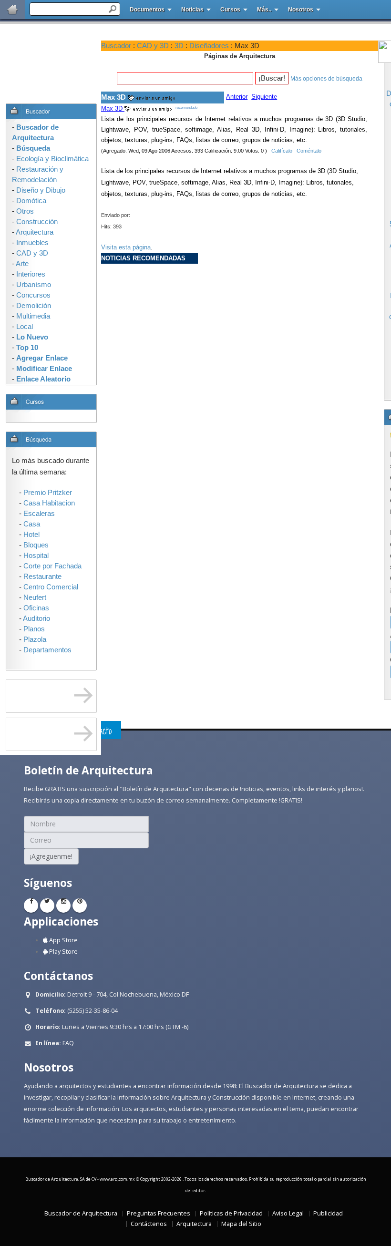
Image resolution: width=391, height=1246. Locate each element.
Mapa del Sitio (241, 1224)
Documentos (147, 9)
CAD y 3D (153, 46)
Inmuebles (32, 243)
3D (179, 46)
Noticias (192, 9)
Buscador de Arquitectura (80, 1213)
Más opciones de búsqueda (326, 78)
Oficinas (36, 608)
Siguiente (264, 96)
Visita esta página (126, 247)
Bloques (36, 545)
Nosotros (300, 9)
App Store (63, 940)
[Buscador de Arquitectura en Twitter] (47, 905)
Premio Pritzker (47, 492)
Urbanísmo (33, 284)
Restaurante (42, 576)
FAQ (68, 1043)
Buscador (116, 46)
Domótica (31, 201)
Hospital (36, 555)
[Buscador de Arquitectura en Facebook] (31, 905)
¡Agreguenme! (51, 856)
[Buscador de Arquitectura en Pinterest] (79, 905)
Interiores (30, 274)
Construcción (37, 222)
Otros (25, 211)
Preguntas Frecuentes (158, 1213)
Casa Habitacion (49, 503)
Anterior (236, 96)
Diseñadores (209, 46)
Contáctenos (149, 1224)
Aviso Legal (288, 1213)
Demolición (33, 305)
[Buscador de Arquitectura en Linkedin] (63, 905)
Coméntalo (309, 151)
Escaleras (39, 513)
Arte (22, 264)
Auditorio (36, 618)
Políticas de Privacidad (231, 1213)
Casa (31, 524)
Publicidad (328, 1213)
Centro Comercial (50, 587)
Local (24, 326)
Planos (34, 629)
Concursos (33, 295)
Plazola (34, 639)
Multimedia (33, 316)
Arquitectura (194, 1224)
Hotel (31, 534)
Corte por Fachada (52, 566)
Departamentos (47, 650)
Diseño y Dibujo (40, 190)
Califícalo (281, 151)
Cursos (230, 9)
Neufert (34, 597)
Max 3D (112, 108)
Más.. (264, 9)
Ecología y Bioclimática (52, 159)
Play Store (63, 951)
